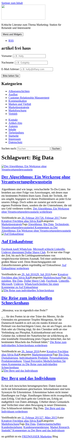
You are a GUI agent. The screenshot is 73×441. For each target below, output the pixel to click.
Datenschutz (15, 142)
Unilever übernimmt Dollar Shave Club (23, 252)
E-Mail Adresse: (10, 69)
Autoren (13, 126)
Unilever (18, 283)
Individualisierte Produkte (33, 357)
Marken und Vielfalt (20, 104)
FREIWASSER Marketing (37, 436)
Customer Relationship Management (29, 97)
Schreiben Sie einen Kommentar (30, 285)
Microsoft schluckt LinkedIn (49, 249)
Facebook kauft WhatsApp (16, 249)
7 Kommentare (37, 430)
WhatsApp (31, 283)
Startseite (14, 135)
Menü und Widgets (12, 34)
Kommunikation (18, 100)
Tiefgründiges (16, 132)
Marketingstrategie (19, 107)
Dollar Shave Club (34, 280)
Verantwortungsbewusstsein (17, 227)
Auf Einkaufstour (17, 241)
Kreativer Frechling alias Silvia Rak (21, 221)
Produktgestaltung (11, 361)
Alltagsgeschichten (19, 91)
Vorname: (6, 55)
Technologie (62, 224)
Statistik (5, 430)
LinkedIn (64, 280)
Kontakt (13, 119)
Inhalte (12, 129)
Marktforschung (17, 110)
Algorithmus (35, 224)
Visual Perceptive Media (36, 361)
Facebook (51, 280)
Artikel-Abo (15, 122)
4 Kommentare (36, 229)
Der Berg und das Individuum (28, 378)
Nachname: (7, 62)
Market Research (59, 427)
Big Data (48, 224)
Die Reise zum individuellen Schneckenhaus (26, 300)
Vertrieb (13, 113)
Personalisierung (58, 357)
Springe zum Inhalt (12, 2)
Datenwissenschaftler (48, 423)
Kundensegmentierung (36, 427)
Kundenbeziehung (11, 427)
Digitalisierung (9, 357)
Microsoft (6, 283)
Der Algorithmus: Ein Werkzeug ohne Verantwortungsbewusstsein (35, 179)
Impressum (15, 139)
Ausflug (13, 94)
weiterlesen (35, 210)
